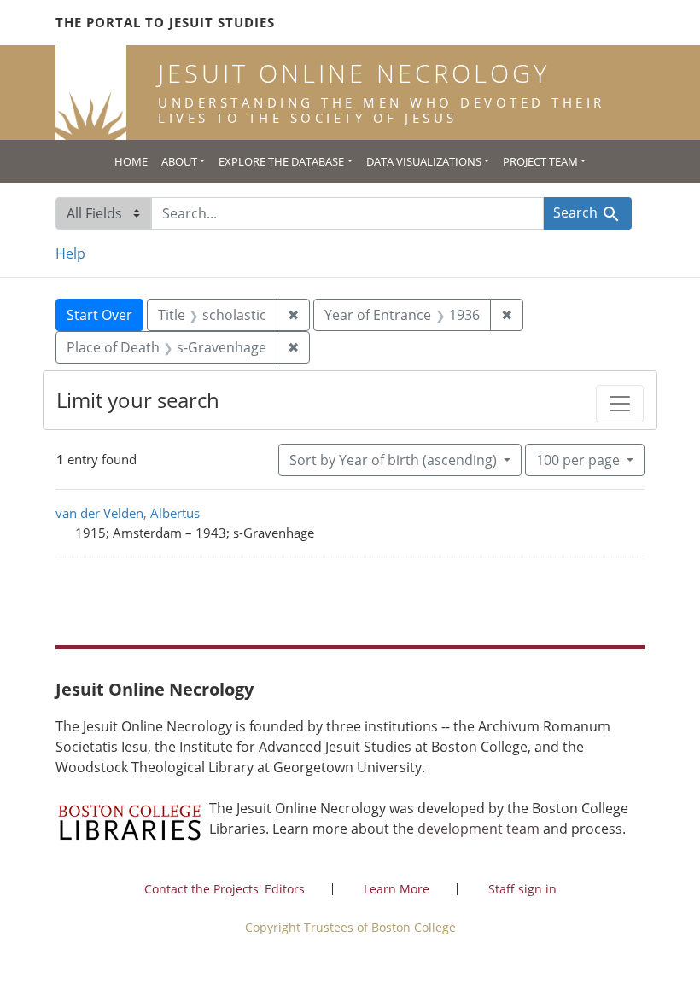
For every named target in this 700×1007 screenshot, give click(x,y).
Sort (393, 460)
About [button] (179, 161)
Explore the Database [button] (281, 161)
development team (478, 828)
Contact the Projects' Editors (224, 889)
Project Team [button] (540, 161)
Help (70, 253)
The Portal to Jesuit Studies (165, 22)
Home (131, 161)
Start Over (99, 315)
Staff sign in (522, 889)
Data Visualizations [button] (423, 161)
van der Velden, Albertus (127, 512)
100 (578, 459)
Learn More (396, 889)
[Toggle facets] (620, 403)
